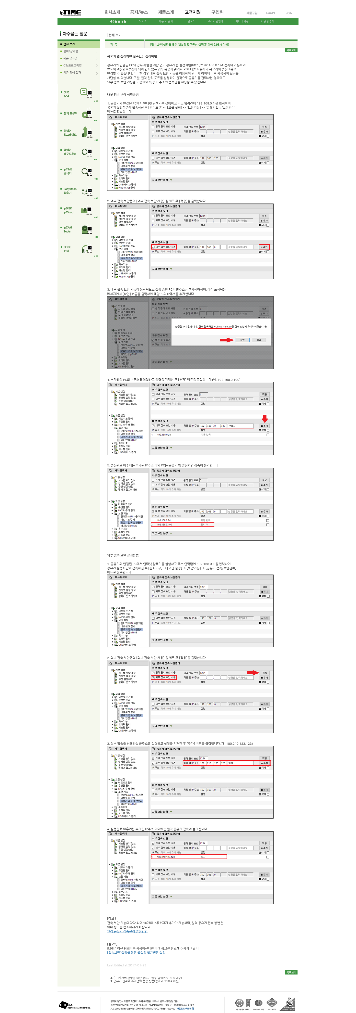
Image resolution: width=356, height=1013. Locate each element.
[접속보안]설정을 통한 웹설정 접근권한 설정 (136, 952)
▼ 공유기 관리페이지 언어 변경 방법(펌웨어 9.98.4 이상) (144, 981)
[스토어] (251, 13)
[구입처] (219, 12)
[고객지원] (193, 12)
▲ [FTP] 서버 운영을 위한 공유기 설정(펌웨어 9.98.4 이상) (146, 978)
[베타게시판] (241, 21)
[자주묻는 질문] (118, 21)
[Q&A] (143, 21)
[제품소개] (166, 12)
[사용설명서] (267, 21)
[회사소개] (113, 12)
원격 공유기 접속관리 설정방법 (127, 931)
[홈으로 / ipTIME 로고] (71, 10)
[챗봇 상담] (78, 93)
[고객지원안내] (215, 21)
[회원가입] (290, 13)
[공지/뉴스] (139, 12)
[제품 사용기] (166, 21)
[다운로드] (190, 21)
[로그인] (270, 13)
